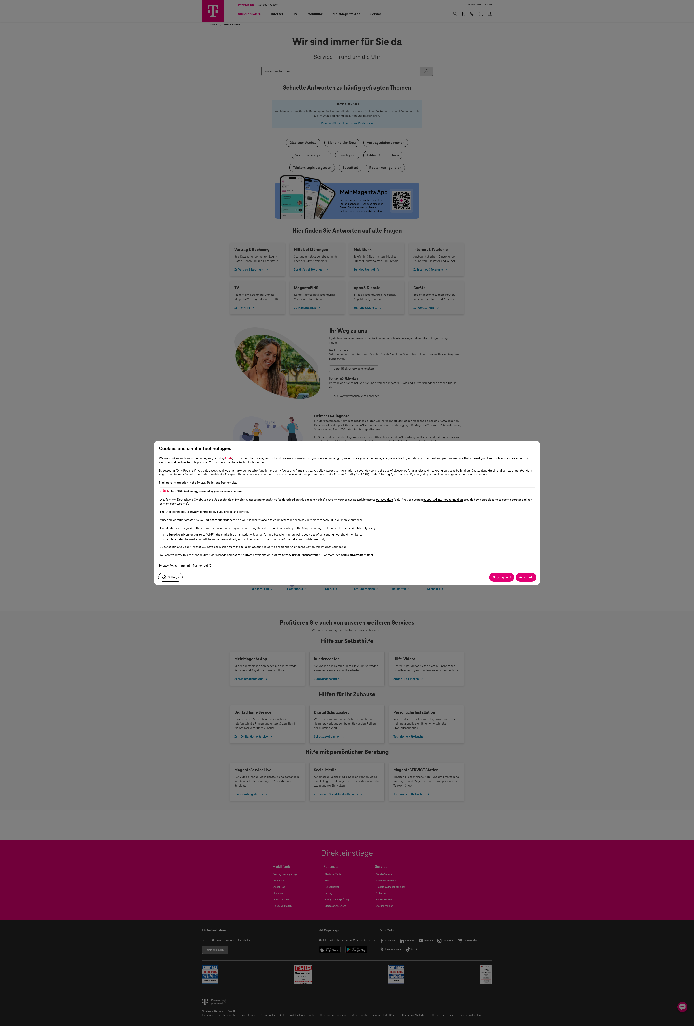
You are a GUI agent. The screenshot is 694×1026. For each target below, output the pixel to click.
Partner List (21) (203, 565)
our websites (384, 500)
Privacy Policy (168, 565)
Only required (502, 577)
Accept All (526, 577)
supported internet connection (443, 500)
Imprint (185, 565)
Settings (173, 577)
